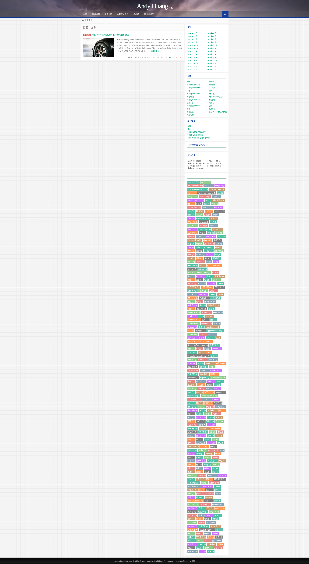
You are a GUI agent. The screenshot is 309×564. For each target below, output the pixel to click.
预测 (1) (219, 417)
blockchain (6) (205, 196)
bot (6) (220, 193)
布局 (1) (199, 548)
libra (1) (200, 540)
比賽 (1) (213, 319)
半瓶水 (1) (192, 490)
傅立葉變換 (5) (218, 200)
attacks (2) (207, 240)
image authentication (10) (198, 189)
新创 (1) (191, 301)
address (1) (202, 269)
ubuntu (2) (222, 236)
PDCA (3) (200, 211)
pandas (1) (212, 475)
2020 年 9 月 (211, 48)
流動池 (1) (211, 381)
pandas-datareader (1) (205, 493)
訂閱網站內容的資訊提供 (196, 131)
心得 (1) (217, 486)
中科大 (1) (192, 388)
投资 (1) (212, 309)
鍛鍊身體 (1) (193, 265)
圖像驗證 (190, 96)
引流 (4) (207, 204)
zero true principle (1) (196, 338)
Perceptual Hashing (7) (207, 193)
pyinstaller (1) (205, 504)
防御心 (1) (208, 403)
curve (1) (206, 399)
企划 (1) (211, 537)
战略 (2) (218, 247)
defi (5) (208, 200)
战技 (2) (199, 258)
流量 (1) (207, 348)
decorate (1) (220, 508)
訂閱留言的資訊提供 (195, 135)
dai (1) (211, 367)
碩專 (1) (209, 385)
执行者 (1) (192, 283)
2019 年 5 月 (211, 69)
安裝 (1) (202, 327)
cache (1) (202, 450)
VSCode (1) (209, 392)
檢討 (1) (205, 319)
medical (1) (216, 348)
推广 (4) (191, 204)
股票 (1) (219, 537)
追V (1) (199, 464)
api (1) (218, 493)
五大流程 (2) (193, 233)
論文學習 (212, 108)
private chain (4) (194, 207)
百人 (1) (207, 472)
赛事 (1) (191, 280)
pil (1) (209, 352)
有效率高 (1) (216, 428)
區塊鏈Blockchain (193, 93)
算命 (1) (191, 493)
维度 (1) (222, 410)
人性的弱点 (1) (193, 482)
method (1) (192, 450)
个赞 (178, 57)
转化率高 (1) (204, 428)
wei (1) (208, 262)
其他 (188, 90)
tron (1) (201, 316)
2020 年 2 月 (211, 57)
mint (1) (191, 403)
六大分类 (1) (212, 461)
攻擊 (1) (209, 388)
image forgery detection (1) (198, 356)
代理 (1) (207, 457)
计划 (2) (214, 222)
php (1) (215, 472)
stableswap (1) (193, 396)
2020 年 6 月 (192, 54)
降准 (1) (191, 309)
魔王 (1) (201, 388)
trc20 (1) (203, 334)
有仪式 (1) (192, 424)
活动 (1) (191, 421)
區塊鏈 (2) (200, 254)
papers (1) (212, 334)
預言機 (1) (213, 359)
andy (131, 57)
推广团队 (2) (209, 243)
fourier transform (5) (196, 200)
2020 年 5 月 (211, 54)
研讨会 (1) (216, 414)
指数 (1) (191, 472)
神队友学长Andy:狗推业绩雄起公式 (110, 34)
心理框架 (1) (204, 298)
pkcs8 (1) (199, 497)
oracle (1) (192, 363)
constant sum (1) (194, 399)
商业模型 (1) (193, 305)
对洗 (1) (199, 519)
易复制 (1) (210, 421)
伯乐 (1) (221, 283)
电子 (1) (199, 457)
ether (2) (191, 262)
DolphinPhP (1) (194, 312)
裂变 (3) (199, 214)
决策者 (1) (211, 283)
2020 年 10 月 (192, 48)
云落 (193, 561)
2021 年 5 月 (211, 42)
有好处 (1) (200, 421)
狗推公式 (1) (193, 298)
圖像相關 (212, 93)
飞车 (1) (203, 551)
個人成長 (212, 87)
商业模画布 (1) (209, 301)
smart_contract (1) (214, 265)
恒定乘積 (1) (193, 367)
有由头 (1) (220, 421)
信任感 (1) (192, 406)
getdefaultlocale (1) (195, 501)
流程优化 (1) (214, 482)
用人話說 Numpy (193, 105)
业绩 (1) (191, 439)
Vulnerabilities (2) (194, 240)
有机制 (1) (211, 424)
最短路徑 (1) (218, 312)
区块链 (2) (203, 225)
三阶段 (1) (200, 479)
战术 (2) (219, 243)
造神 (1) (215, 519)
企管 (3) (191, 214)
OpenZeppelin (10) (217, 189)
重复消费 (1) (193, 428)
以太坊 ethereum (193, 87)
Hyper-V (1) (204, 377)
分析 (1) (221, 544)
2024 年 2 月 (192, 33)
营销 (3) (214, 218)
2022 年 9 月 (192, 36)
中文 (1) (217, 323)
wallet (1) (200, 385)
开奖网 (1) (218, 548)
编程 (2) (219, 233)
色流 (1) (203, 410)
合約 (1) (191, 392)
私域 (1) (199, 348)
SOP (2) (191, 236)
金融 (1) (199, 472)
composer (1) (206, 323)
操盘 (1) (207, 519)
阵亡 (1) (199, 439)
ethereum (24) (193, 182)
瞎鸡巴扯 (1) (207, 486)
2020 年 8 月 (192, 51)
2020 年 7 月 (211, 51)
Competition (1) (194, 319)
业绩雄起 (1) (201, 417)
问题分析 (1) (214, 511)
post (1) (213, 446)
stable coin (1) (215, 370)
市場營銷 (87, 35)
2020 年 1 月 (192, 60)
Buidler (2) (192, 229)
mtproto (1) (192, 515)
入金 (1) (207, 414)
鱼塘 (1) (201, 406)
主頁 (85, 14)
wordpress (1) (193, 446)
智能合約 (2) (219, 251)
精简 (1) (191, 417)
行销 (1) (210, 276)
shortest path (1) (213, 327)
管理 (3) (215, 214)
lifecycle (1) (204, 374)
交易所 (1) (202, 544)
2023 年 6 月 (211, 33)
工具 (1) (222, 461)
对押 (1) (191, 519)
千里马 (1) (192, 294)
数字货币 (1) (202, 511)
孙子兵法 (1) (202, 290)
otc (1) (207, 540)
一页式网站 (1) (206, 287)
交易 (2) (191, 254)
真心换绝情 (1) (219, 479)
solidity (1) (192, 316)
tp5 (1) (218, 453)
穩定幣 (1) (203, 367)
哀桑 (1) (220, 381)
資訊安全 (190, 111)
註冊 (189, 125)
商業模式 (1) (200, 330)
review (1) (209, 316)
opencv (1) (192, 352)
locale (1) (208, 501)
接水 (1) (207, 280)
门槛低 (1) (202, 424)
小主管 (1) (202, 475)
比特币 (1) (211, 544)
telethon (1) (192, 508)
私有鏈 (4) (218, 207)
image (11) (209, 185)
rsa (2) (217, 254)
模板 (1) (221, 443)
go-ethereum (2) (204, 229)
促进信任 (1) (202, 432)
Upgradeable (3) (202, 218)
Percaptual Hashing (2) (204, 247)
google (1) (211, 443)
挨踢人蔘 (108, 14)
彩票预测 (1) (220, 406)
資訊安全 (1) (214, 345)
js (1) (222, 450)
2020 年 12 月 (192, 45)
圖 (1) (218, 338)
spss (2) (191, 258)
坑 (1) (216, 262)
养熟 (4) (215, 204)
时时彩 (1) (192, 475)
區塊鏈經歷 (149, 14)
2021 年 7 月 (211, 39)
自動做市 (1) (220, 363)
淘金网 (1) (216, 280)
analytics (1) (201, 443)
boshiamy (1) (193, 377)
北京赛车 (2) (193, 225)
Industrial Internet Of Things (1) (200, 341)
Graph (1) (210, 338)
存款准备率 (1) (213, 305)
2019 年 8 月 (192, 66)
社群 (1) (191, 464)
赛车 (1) (191, 537)
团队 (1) (191, 435)
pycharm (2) (217, 229)
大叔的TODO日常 (193, 99)
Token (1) (215, 399)
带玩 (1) (199, 403)
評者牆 (136, 14)
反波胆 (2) (216, 258)
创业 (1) (199, 301)
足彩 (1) (214, 356)
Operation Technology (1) (198, 345)
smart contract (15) (195, 185)
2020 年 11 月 (212, 45)
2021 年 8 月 (192, 39)
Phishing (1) (202, 359)
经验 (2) (199, 243)
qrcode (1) (209, 453)
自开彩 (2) (213, 225)
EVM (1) (215, 272)
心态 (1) (211, 417)
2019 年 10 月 (192, 63)
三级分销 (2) (193, 222)
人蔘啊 (211, 81)
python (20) (205, 182)
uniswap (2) (204, 222)
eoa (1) (202, 265)
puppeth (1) (200, 381)
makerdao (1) (193, 370)
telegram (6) (193, 196)
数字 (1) (191, 457)
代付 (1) (204, 482)
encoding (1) (193, 504)
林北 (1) (201, 490)
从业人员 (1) (215, 526)
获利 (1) (207, 533)
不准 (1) (211, 551)
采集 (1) (199, 280)
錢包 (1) (201, 363)
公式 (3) (191, 211)
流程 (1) (221, 432)
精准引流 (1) (212, 410)
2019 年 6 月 (192, 69)
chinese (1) (192, 327)
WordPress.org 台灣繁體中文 (198, 138)
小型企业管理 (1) (194, 486)
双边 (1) (218, 515)
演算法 (211, 102)
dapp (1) (199, 392)
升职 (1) (191, 497)
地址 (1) (191, 276)
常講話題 (96, 14)
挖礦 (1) (191, 381)
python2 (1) (192, 526)
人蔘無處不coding (193, 84)
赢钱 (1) (191, 548)
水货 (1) (215, 457)
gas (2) (191, 247)
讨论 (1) (219, 435)
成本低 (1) (192, 432)
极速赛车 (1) (193, 551)
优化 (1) (212, 432)
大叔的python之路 (215, 96)
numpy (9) (192, 193)
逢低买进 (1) (193, 530)
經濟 (210, 105)
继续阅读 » (155, 51)
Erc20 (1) (191, 385)
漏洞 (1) (217, 388)
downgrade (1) (193, 323)
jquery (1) (199, 453)
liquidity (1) (210, 363)
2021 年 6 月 (192, 42)
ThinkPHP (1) (201, 309)
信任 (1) (199, 533)
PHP (188, 81)
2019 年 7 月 (211, 66)
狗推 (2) (211, 233)
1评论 (170, 57)
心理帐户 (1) (216, 298)
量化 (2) (207, 258)
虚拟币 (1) (192, 544)
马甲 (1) (219, 530)
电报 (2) (191, 251)
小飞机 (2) (208, 251)
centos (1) (192, 269)
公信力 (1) (208, 548)
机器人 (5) (216, 196)
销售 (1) (216, 464)
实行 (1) (191, 414)
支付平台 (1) (201, 537)
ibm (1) (191, 330)
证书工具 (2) (211, 236)
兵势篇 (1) (192, 290)
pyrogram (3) (220, 211)
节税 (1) (212, 294)
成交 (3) (207, 214)
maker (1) (204, 370)
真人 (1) (215, 468)
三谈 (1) (191, 479)
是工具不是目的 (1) (207, 530)
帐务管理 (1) (220, 276)
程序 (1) (217, 490)
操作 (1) (191, 533)
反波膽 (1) (192, 359)
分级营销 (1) (203, 526)
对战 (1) (191, 468)
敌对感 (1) (218, 403)
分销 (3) (191, 218)
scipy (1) (201, 352)
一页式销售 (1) (193, 287)
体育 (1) (191, 443)
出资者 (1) (202, 283)
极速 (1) (215, 533)
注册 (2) (191, 243)
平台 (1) (210, 515)
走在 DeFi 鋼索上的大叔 (218, 111)
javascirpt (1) (213, 450)
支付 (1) (210, 508)
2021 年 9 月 (211, 36)
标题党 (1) (210, 406)
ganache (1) (220, 392)
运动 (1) (215, 439)
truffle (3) (209, 211)
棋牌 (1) (199, 468)
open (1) (217, 501)
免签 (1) (202, 508)
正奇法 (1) (213, 290)
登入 (189, 128)
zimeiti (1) (204, 446)
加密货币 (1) (216, 540)
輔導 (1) (191, 348)
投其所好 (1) (193, 410)
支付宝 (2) (217, 240)
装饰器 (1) (192, 511)
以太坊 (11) (219, 185)
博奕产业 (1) (201, 461)
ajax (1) (191, 453)
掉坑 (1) (202, 522)
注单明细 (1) (202, 294)
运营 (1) (209, 490)
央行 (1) (203, 305)
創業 (210, 90)
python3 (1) (211, 522)
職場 (188, 108)
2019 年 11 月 (212, 60)
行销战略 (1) (219, 287)
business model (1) (218, 377)
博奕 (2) (199, 251)
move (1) (191, 540)
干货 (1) (191, 461)
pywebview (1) (217, 504)
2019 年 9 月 (211, 63)
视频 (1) (207, 468)
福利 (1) (211, 435)
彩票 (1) (207, 439)
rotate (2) (209, 254)
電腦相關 (190, 114)
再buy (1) (207, 464)
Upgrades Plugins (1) (215, 330)
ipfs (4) (199, 204)
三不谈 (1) (222, 475)
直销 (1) (209, 479)
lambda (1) (192, 522)
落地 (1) (199, 414)
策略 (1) (202, 515)
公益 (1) (221, 294)
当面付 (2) (200, 236)
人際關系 (212, 84)
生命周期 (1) (193, 374)
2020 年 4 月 (192, 57)
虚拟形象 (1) (201, 435)
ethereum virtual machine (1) (199, 272)
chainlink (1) (192, 334)
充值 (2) (203, 233)
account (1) (200, 276)
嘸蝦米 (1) (214, 374)
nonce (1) (200, 262)
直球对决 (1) (206, 312)
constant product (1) (209, 396)
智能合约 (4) (207, 207)
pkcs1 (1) (209, 497)
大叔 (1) (217, 385)
